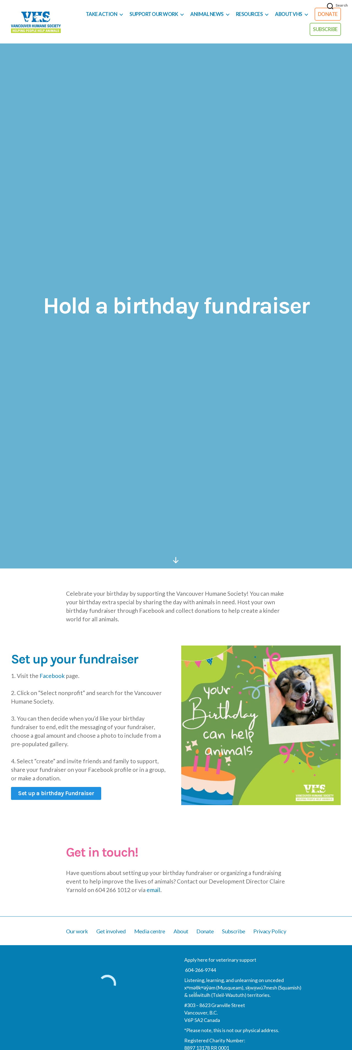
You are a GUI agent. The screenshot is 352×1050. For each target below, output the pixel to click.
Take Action (101, 14)
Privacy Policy (269, 931)
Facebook (52, 675)
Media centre (149, 931)
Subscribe (325, 29)
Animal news (207, 14)
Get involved (111, 931)
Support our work (154, 14)
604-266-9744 (200, 970)
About (181, 931)
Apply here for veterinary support (220, 960)
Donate (328, 14)
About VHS (288, 14)
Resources (249, 14)
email (153, 889)
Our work (77, 931)
